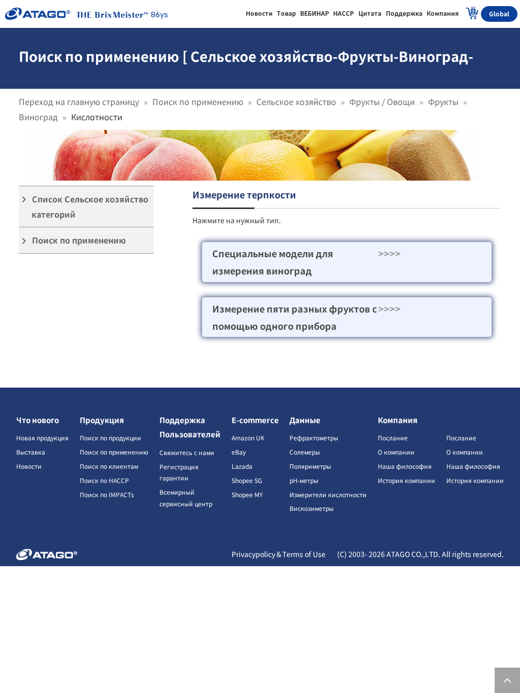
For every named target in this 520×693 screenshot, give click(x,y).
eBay (239, 451)
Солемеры (304, 451)
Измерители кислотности (328, 494)
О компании (396, 451)
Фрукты (443, 101)
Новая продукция (42, 437)
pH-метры (303, 480)
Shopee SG (247, 480)
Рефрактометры (313, 437)
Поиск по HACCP (104, 480)
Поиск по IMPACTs (107, 494)
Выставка (30, 451)
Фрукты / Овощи (382, 101)
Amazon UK (248, 437)
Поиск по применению (197, 101)
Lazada (242, 466)
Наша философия (405, 466)
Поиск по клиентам (109, 466)
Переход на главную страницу (79, 101)
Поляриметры (310, 466)
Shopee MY (247, 494)
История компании (406, 480)
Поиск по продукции (110, 437)
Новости (29, 466)
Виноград (38, 117)
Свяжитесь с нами (186, 452)
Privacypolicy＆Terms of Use (279, 554)
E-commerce (255, 419)
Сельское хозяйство (296, 101)
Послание (393, 437)
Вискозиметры (311, 508)
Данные (304, 419)
